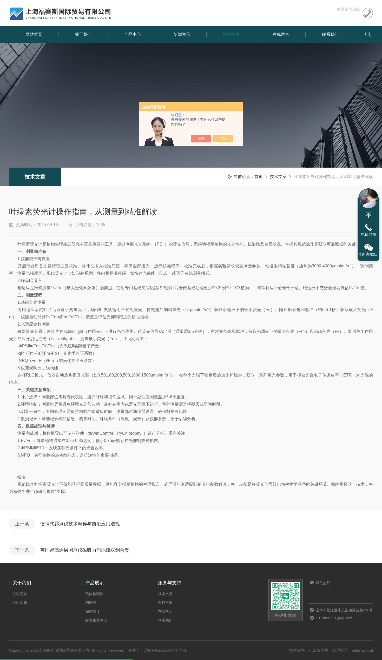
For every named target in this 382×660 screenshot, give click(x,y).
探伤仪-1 (92, 611)
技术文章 (231, 34)
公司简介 (19, 594)
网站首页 (33, 34)
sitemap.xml (362, 650)
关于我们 (83, 34)
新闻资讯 (182, 34)
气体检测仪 (94, 594)
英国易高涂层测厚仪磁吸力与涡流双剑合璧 (84, 550)
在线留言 (281, 34)
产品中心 (132, 34)
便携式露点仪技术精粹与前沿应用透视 (80, 523)
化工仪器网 (318, 650)
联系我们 (330, 34)
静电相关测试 (96, 620)
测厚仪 (90, 602)
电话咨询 (368, 234)
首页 (258, 176)
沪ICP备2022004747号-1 (165, 650)
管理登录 (340, 650)
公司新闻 (19, 602)
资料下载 (165, 602)
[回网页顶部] (368, 215)
